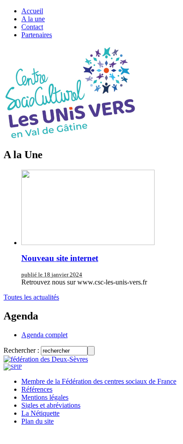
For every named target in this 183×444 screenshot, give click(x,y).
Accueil (32, 11)
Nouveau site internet (59, 258)
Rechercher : (21, 350)
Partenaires (36, 35)
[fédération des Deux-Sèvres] (46, 359)
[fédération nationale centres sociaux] (13, 366)
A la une (33, 19)
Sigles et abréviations (50, 405)
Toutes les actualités (31, 297)
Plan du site (37, 421)
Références (36, 389)
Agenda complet (44, 335)
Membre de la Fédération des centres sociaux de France (98, 381)
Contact (32, 27)
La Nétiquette (40, 413)
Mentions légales (44, 397)
